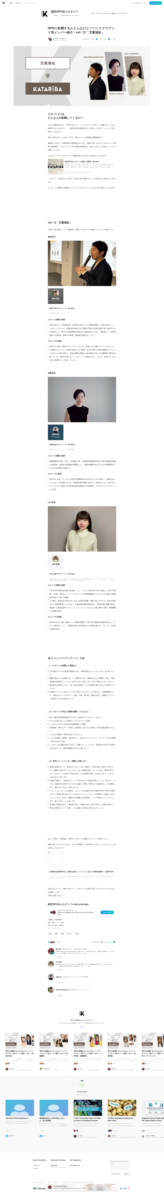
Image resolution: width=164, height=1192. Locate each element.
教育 (51, 933)
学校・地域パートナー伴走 (56, 922)
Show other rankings (81, 1095)
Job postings (121, 13)
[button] (39, 1160)
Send (126, 1174)
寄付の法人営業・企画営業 (56, 925)
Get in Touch (115, 1174)
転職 (63, 933)
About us (99, 13)
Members (107, 13)
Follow (56, 15)
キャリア (70, 933)
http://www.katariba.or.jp (67, 15)
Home (93, 13)
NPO (77, 933)
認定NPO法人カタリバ (64, 11)
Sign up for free (156, 3)
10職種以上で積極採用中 (55, 920)
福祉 (57, 933)
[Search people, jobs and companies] (144, 3)
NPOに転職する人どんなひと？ (82, 1020)
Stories (113, 13)
